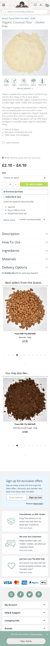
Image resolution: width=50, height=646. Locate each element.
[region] (25, 638)
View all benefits (24, 88)
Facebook (20, 594)
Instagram (11, 594)
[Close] (47, 633)
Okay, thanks (26, 641)
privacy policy (38, 504)
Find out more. (36, 634)
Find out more (25, 528)
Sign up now (35, 497)
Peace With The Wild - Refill (22, 18)
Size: (4, 173)
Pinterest (38, 594)
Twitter (29, 594)
